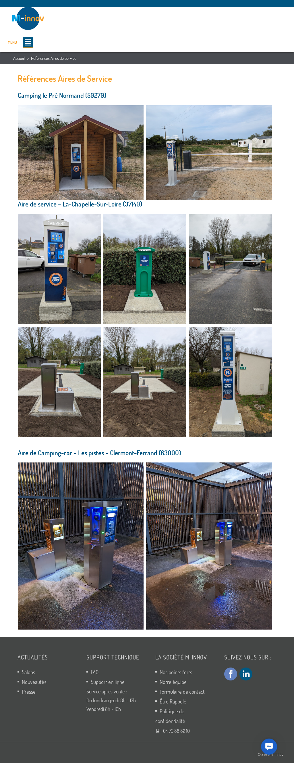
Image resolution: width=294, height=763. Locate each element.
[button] (269, 747)
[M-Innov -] (29, 17)
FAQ (94, 672)
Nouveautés (34, 681)
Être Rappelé (173, 701)
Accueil (19, 58)
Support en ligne (108, 681)
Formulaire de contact (182, 691)
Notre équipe (173, 681)
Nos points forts (176, 672)
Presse (29, 691)
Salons (28, 672)
